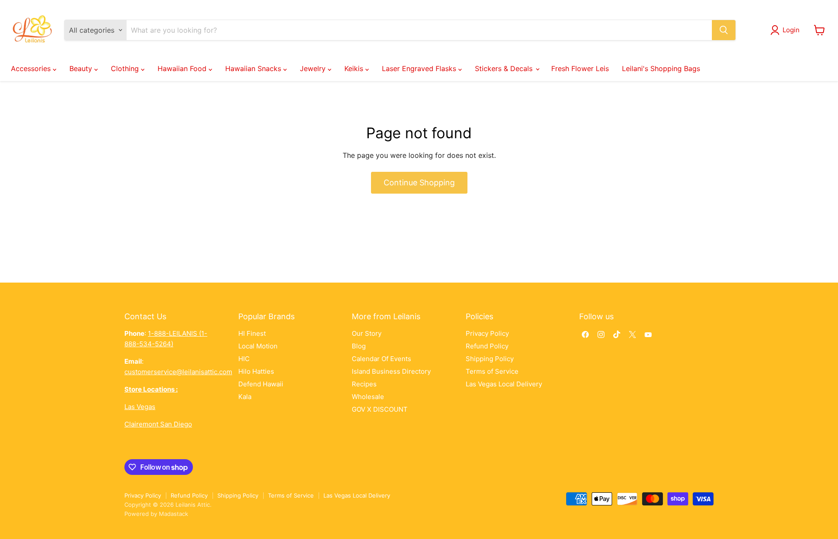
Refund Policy (487, 346)
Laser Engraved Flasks (420, 68)
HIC (244, 359)
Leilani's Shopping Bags (661, 68)
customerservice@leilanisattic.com (178, 372)
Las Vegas (139, 407)
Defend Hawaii (260, 384)
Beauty (81, 68)
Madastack (173, 513)
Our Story (366, 333)
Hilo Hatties (256, 371)
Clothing (126, 68)
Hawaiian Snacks (254, 68)
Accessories (32, 68)
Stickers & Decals (505, 68)
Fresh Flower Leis (580, 68)
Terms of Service (492, 371)
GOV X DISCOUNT (380, 409)
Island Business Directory (391, 371)
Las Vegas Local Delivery (504, 384)
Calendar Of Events (381, 359)
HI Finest (252, 333)
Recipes (364, 384)
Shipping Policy (490, 359)
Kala (244, 396)
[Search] (723, 30)
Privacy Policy (487, 333)
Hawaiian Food (183, 68)
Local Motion (258, 346)
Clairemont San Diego (158, 424)
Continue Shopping (419, 182)
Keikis (354, 68)
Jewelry (314, 68)
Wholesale (368, 396)
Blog (359, 346)
